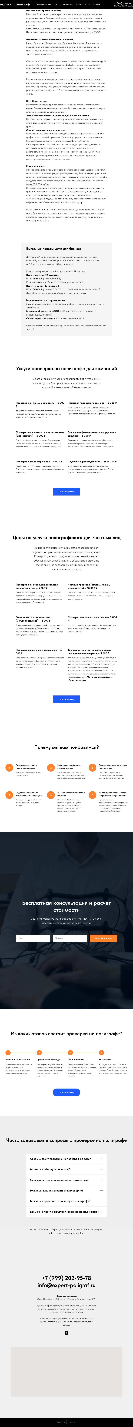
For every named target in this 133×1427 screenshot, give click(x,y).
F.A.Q (87, 5)
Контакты (97, 5)
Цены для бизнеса (43, 5)
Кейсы (78, 5)
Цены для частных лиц (63, 5)
